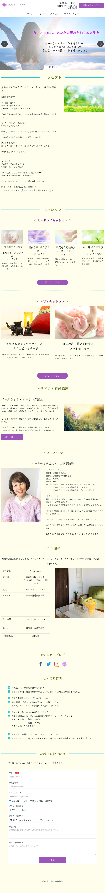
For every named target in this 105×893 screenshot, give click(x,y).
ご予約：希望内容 (16, 816)
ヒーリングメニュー (50, 14)
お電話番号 (13, 783)
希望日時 (12, 827)
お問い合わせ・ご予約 (92, 5)
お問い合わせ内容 (16, 843)
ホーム (31, 14)
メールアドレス (15, 793)
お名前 (11, 773)
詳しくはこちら (52, 282)
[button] (50, 67)
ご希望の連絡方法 (16, 806)
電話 (24, 810)
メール (14, 810)
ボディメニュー (72, 14)
